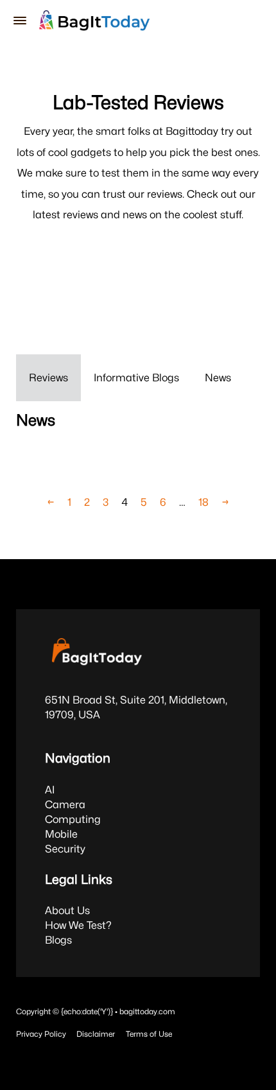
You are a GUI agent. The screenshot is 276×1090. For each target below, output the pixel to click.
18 (203, 502)
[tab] (48, 377)
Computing (73, 819)
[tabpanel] (138, 448)
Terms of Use (149, 1034)
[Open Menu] (19, 20)
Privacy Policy (41, 1034)
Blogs (58, 939)
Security (65, 848)
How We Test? (78, 925)
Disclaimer (95, 1034)
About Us (67, 910)
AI (50, 789)
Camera (65, 804)
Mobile (61, 833)
